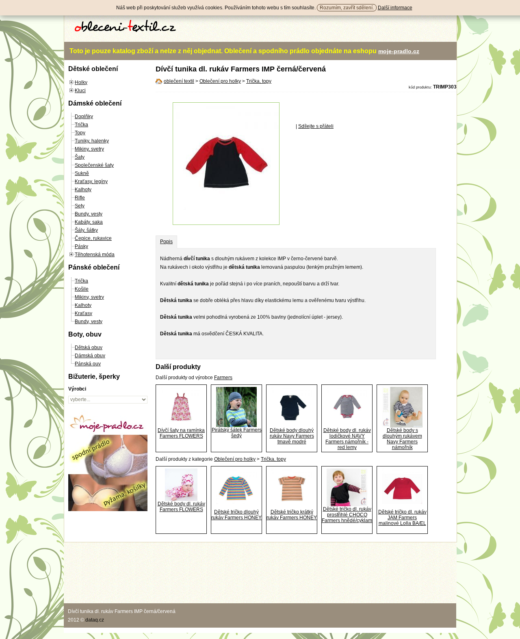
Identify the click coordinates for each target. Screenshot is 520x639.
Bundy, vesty (88, 214)
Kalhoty (83, 189)
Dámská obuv (90, 355)
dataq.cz (94, 620)
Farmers (223, 377)
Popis (166, 241)
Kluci (80, 90)
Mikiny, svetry (89, 149)
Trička (81, 124)
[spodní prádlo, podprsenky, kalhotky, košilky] (107, 509)
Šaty (79, 157)
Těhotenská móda (95, 254)
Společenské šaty (94, 165)
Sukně (82, 173)
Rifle (80, 198)
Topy (80, 133)
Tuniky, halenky (92, 141)
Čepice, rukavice (93, 238)
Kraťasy (83, 313)
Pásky (81, 246)
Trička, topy (258, 81)
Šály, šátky (86, 230)
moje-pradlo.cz (398, 51)
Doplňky (84, 116)
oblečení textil (179, 81)
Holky (81, 82)
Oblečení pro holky (220, 81)
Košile (82, 289)
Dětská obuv (88, 347)
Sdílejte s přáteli (316, 126)
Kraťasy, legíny (91, 181)
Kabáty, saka (89, 222)
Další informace (395, 8)
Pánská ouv (88, 364)
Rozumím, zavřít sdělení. (347, 8)
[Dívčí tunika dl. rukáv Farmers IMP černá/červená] (226, 223)
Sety (79, 206)
